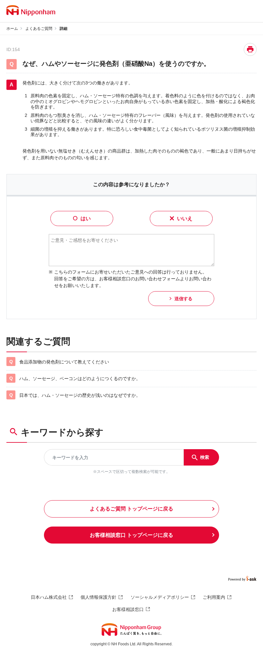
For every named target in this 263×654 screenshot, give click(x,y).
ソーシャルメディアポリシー (160, 597)
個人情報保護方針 (98, 597)
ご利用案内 (214, 597)
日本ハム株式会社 (49, 597)
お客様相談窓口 (128, 609)
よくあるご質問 (38, 28)
